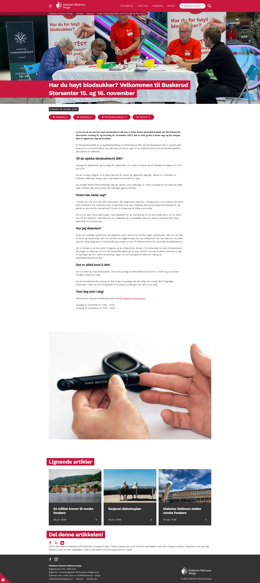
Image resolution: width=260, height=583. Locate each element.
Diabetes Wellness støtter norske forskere (182, 511)
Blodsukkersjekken (114, 117)
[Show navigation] (50, 5)
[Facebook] (50, 559)
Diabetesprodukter (191, 6)
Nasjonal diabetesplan (124, 509)
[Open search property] (209, 6)
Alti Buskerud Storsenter (132, 298)
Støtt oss (142, 6)
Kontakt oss (91, 579)
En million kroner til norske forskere (73, 511)
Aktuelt (171, 6)
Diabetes (60, 117)
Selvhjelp (84, 117)
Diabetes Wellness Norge (61, 13)
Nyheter (90, 13)
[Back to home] (70, 6)
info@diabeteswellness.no (61, 579)
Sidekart (80, 579)
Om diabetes (126, 6)
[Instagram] (56, 559)
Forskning (157, 6)
